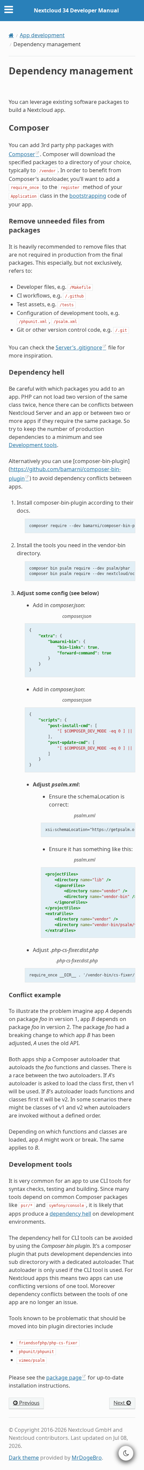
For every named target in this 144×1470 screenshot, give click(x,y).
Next (120, 1403)
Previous (29, 1403)
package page (64, 1377)
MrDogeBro (87, 1457)
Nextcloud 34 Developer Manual (76, 10)
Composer (22, 154)
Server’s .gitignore (79, 347)
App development (42, 35)
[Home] (11, 35)
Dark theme (24, 1457)
